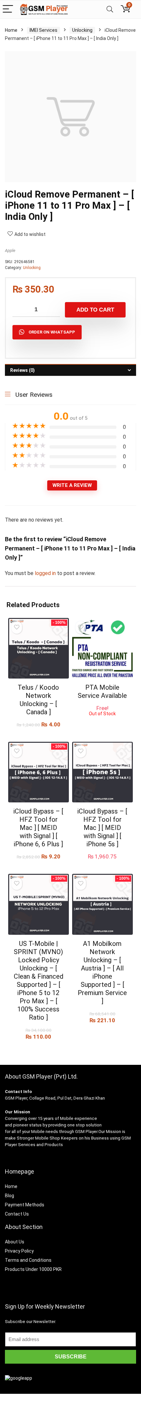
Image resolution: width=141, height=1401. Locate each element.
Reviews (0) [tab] (22, 370)
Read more (102, 722)
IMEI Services (43, 30)
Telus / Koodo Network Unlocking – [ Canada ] (38, 699)
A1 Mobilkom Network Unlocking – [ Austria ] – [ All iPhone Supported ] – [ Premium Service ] (102, 972)
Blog (9, 1195)
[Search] (110, 9)
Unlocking (82, 30)
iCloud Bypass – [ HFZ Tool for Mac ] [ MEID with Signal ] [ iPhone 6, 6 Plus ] (38, 827)
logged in (46, 573)
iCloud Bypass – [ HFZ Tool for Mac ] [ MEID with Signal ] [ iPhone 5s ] (102, 827)
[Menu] (8, 9)
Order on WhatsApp (52, 332)
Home (11, 30)
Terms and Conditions (28, 1260)
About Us (14, 1241)
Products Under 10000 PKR (33, 1269)
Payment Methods (24, 1204)
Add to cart (95, 310)
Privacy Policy (19, 1251)
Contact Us (17, 1214)
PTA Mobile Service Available (102, 691)
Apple (10, 250)
